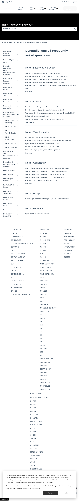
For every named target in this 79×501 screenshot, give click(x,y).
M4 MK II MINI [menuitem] (45, 240)
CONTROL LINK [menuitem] (46, 389)
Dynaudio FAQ (7, 42)
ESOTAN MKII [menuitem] (69, 250)
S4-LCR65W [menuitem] (34, 445)
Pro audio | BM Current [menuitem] (8, 180)
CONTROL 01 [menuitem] (45, 382)
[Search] (75, 29)
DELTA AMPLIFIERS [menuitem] (47, 359)
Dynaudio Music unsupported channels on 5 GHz (42, 144)
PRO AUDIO (30, 9)
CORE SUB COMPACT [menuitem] (48, 308)
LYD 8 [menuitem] (42, 321)
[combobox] (37, 29)
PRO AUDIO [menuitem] (44, 229)
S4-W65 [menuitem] (33, 431)
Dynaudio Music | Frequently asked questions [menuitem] (9, 114)
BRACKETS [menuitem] (44, 311)
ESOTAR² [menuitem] (67, 254)
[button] (17, 52)
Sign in (74, 2)
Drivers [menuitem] (5, 210)
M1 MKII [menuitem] (43, 247)
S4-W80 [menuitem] (33, 428)
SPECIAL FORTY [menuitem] (17, 260)
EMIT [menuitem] (12, 264)
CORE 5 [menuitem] (43, 301)
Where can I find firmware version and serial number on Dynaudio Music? (50, 113)
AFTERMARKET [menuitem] (69, 247)
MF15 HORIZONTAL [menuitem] (47, 274)
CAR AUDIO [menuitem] (68, 229)
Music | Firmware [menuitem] (11, 147)
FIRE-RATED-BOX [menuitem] (36, 421)
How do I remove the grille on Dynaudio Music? (41, 107)
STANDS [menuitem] (14, 291)
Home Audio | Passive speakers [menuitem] (8, 81)
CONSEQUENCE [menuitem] (17, 237)
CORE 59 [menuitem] (43, 291)
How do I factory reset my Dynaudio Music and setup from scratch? (48, 140)
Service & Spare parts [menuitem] (8, 61)
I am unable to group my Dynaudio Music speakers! (42, 150)
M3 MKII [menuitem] (43, 257)
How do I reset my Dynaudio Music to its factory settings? (44, 110)
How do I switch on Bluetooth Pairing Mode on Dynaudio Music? (47, 76)
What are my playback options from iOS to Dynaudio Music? (45, 177)
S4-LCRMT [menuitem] (34, 448)
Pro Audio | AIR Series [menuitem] (8, 186)
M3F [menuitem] (41, 254)
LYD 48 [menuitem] (42, 318)
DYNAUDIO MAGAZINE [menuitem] (7, 215)
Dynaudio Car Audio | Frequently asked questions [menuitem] (9, 155)
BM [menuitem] (41, 338)
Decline (66, 493)
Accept (50, 493)
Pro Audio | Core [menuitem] (9, 170)
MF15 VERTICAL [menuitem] (46, 271)
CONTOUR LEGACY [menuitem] (18, 257)
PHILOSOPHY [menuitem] (69, 237)
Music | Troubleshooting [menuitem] (10, 132)
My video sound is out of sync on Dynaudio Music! (42, 147)
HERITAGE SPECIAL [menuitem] (18, 254)
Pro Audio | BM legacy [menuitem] (8, 198)
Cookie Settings (4, 499)
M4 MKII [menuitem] (43, 237)
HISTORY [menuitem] (67, 243)
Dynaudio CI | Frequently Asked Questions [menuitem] (9, 164)
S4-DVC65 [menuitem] (34, 442)
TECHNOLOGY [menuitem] (69, 240)
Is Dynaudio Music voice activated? (37, 116)
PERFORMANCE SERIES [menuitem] (39, 398)
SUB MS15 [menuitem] (44, 281)
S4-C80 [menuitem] (33, 435)
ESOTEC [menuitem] (67, 257)
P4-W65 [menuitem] (33, 404)
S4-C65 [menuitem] (33, 438)
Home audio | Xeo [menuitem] (7, 94)
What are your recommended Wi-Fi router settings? (42, 73)
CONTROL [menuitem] (44, 379)
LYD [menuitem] (41, 315)
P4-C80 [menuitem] (33, 408)
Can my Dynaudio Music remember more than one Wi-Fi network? (47, 168)
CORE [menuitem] (42, 287)
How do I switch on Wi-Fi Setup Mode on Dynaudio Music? (45, 82)
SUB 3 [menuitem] (32, 465)
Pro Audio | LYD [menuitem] (8, 174)
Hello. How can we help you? (17, 25)
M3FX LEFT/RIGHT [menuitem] (47, 264)
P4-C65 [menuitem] (33, 411)
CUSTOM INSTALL (52, 9)
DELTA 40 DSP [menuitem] (45, 369)
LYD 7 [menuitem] (42, 325)
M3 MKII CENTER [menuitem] (46, 260)
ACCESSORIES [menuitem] (16, 287)
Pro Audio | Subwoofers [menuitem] (7, 192)
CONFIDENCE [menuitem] (16, 240)
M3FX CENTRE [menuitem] (45, 267)
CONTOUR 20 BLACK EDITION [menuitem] (22, 243)
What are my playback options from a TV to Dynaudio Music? (46, 171)
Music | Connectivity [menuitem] (9, 138)
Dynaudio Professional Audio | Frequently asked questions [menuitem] (9, 70)
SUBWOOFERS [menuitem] (16, 267)
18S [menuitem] (41, 332)
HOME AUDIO (20, 9)
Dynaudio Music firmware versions (37, 214)
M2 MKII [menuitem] (43, 250)
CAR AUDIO (41, 9)
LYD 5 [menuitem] (42, 328)
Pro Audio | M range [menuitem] (7, 205)
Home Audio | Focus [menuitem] (8, 88)
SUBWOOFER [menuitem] (35, 455)
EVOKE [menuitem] (13, 250)
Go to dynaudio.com (70, 8)
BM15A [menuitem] (42, 345)
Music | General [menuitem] (10, 127)
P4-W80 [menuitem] (33, 401)
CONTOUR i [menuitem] (15, 247)
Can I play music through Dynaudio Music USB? (41, 180)
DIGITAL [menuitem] (14, 271)
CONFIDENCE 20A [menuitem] (17, 274)
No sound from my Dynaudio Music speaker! (40, 137)
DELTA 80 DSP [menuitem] (45, 362)
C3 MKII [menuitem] (43, 243)
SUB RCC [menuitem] (33, 459)
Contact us (65, 2)
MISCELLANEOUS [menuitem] (17, 281)
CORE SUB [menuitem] (44, 304)
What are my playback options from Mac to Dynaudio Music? (45, 174)
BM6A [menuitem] (42, 342)
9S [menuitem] (41, 335)
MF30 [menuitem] (42, 277)
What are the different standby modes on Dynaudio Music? (45, 119)
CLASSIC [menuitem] (14, 233)
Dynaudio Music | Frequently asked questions (31, 42)
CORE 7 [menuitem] (43, 298)
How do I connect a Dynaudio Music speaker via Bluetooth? (45, 79)
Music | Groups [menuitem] (10, 143)
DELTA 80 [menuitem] (43, 366)
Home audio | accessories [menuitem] (7, 107)
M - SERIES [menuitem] (44, 233)
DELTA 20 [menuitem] (43, 376)
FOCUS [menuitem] (13, 277)
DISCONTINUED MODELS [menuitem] (20, 294)
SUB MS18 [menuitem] (44, 284)
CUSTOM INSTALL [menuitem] (37, 393)
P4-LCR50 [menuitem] (34, 418)
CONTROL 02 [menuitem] (45, 386)
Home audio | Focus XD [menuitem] (7, 101)
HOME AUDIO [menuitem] (16, 229)
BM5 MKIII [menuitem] (43, 349)
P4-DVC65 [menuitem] (34, 415)
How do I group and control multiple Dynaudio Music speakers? (46, 199)
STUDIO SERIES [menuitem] (36, 425)
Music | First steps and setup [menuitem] (11, 122)
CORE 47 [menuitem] (43, 294)
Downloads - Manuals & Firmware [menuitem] (7, 54)
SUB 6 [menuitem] (32, 462)
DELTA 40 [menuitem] (43, 372)
